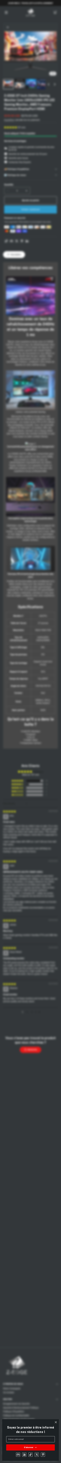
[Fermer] (56, 1422)
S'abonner (28, 1447)
